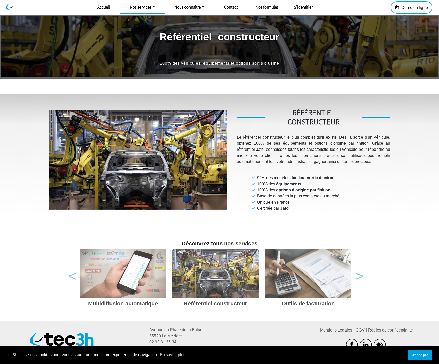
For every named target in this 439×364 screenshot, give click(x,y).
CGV (360, 330)
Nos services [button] (140, 7)
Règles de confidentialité (390, 330)
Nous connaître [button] (187, 7)
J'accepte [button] (420, 355)
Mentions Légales (336, 330)
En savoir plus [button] (172, 355)
